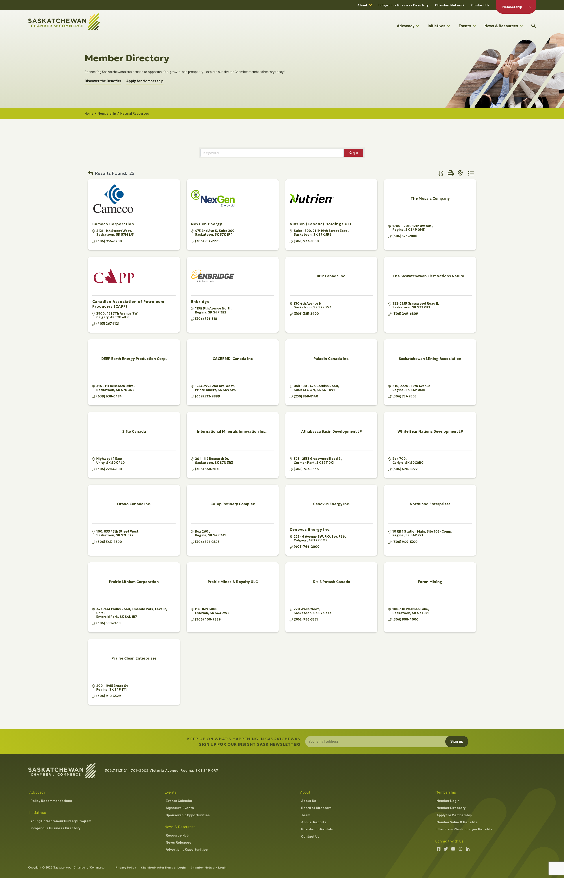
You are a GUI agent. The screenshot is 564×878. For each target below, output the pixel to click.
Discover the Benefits (103, 81)
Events (465, 25)
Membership (512, 7)
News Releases (178, 842)
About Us (308, 800)
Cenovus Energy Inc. (310, 529)
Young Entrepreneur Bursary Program (60, 821)
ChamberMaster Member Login (163, 867)
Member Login (447, 800)
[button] (90, 173)
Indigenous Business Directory (403, 5)
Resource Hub (177, 835)
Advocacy (405, 25)
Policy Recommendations (51, 800)
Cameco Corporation (113, 224)
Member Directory (451, 807)
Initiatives (436, 25)
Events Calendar (179, 800)
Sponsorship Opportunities (188, 815)
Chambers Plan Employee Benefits (464, 829)
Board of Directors (316, 807)
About (362, 5)
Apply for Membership (144, 81)
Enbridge (200, 301)
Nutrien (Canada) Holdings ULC (321, 224)
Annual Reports (314, 822)
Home (89, 113)
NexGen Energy (206, 224)
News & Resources (501, 25)
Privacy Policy (125, 867)
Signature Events (180, 807)
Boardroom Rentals (317, 829)
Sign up (456, 741)
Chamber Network (450, 5)
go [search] (355, 152)
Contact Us (480, 5)
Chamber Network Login (208, 867)
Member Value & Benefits (457, 822)
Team (305, 815)
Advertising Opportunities (187, 849)
